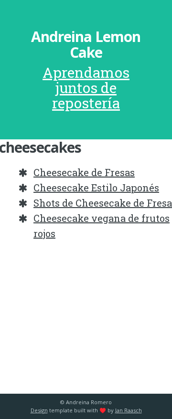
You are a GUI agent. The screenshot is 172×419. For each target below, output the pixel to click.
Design (39, 410)
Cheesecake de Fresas (84, 172)
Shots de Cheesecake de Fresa (102, 203)
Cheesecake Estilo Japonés (96, 187)
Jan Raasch (128, 410)
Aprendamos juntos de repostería (86, 87)
